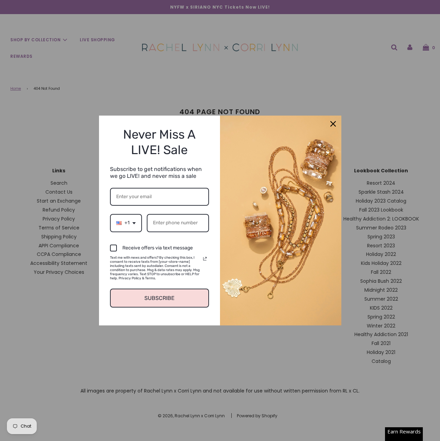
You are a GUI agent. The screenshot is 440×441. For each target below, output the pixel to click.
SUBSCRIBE (159, 298)
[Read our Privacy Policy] (205, 259)
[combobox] (126, 223)
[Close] (333, 124)
